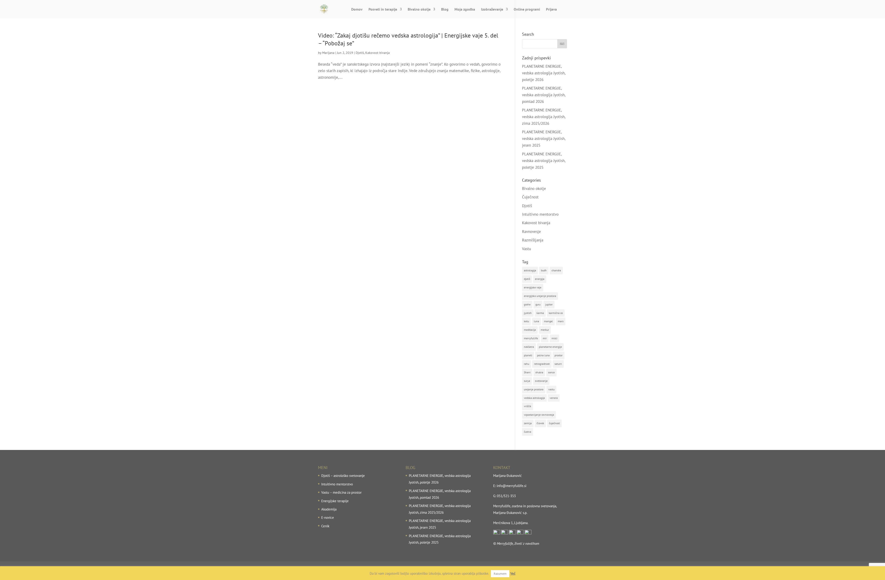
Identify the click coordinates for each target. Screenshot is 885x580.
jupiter (549, 304)
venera (554, 398)
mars (560, 321)
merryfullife (531, 338)
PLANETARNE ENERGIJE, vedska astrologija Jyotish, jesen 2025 (543, 138)
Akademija (328, 509)
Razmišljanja (532, 240)
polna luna (543, 355)
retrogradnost (542, 363)
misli (554, 338)
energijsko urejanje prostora (540, 296)
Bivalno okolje (419, 10)
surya (527, 381)
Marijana (328, 53)
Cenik (325, 526)
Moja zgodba (464, 10)
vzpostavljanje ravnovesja (539, 414)
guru (537, 304)
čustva (527, 431)
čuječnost (554, 423)
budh (544, 270)
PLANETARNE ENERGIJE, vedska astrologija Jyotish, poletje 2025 (543, 160)
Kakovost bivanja (377, 53)
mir (545, 338)
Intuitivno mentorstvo (540, 214)
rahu (526, 363)
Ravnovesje (531, 231)
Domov (357, 10)
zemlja (528, 423)
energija (539, 279)
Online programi (527, 10)
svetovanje (541, 381)
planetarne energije (550, 346)
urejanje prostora (533, 389)
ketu (526, 321)
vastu (551, 389)
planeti (528, 355)
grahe (527, 304)
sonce (551, 372)
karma (540, 313)
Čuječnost (530, 197)
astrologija (530, 270)
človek (540, 423)
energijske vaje (532, 287)
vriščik (527, 406)
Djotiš (360, 53)
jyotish (528, 313)
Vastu (526, 248)
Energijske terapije (335, 501)
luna (536, 321)
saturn (558, 363)
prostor (559, 355)
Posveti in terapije (383, 10)
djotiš (527, 279)
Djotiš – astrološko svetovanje (343, 475)
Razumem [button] (500, 574)
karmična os (556, 313)
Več (513, 573)
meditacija (530, 329)
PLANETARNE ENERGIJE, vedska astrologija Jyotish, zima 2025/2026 (543, 116)
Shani (527, 372)
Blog (444, 10)
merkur (545, 329)
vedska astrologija (534, 398)
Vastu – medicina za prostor (341, 492)
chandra (556, 270)
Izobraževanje (492, 10)
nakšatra (529, 346)
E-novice (327, 517)
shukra (539, 372)
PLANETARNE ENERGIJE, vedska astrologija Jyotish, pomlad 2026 (543, 95)
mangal (548, 321)
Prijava (551, 10)
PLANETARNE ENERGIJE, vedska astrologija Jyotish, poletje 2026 (543, 73)
